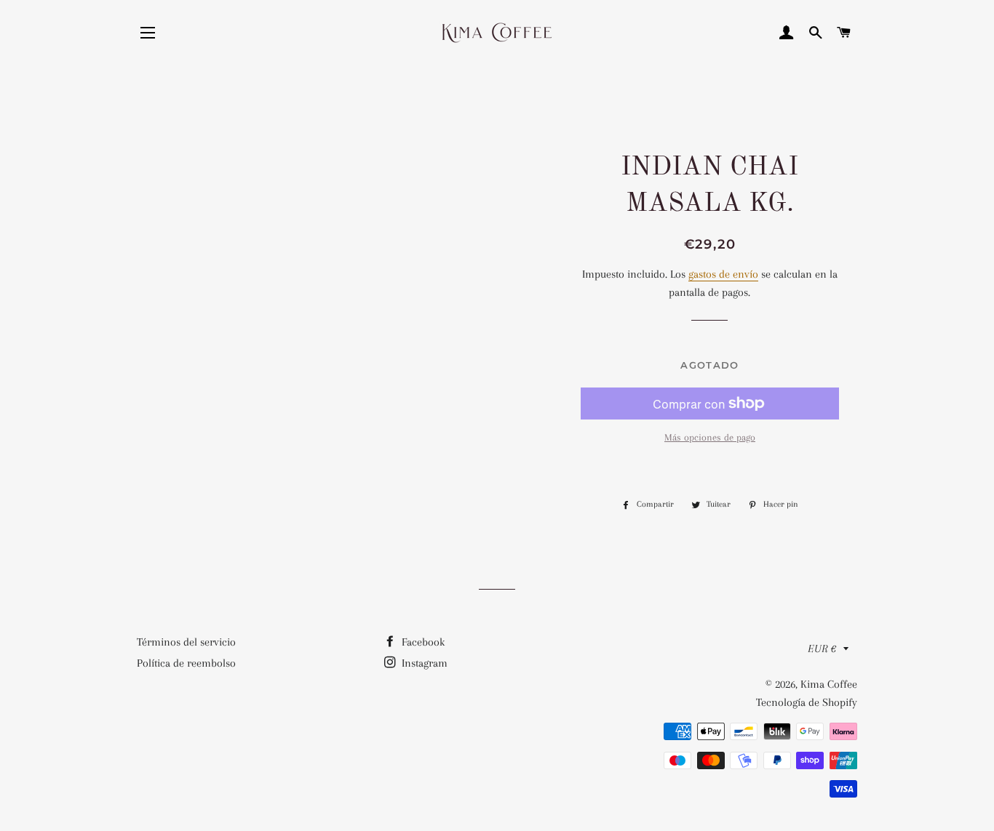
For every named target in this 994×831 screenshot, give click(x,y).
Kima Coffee (828, 684)
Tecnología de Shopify (806, 702)
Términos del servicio (186, 642)
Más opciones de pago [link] (709, 437)
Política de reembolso (186, 663)
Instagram (423, 663)
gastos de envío (723, 274)
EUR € (822, 648)
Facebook (422, 642)
